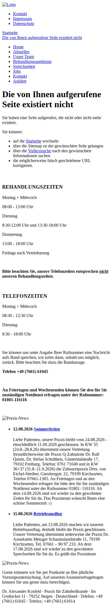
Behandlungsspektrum (32, 61)
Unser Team (23, 56)
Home (18, 47)
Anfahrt (19, 81)
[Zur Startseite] (9, 4)
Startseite (33, 141)
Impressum (22, 18)
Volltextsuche (39, 150)
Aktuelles (21, 51)
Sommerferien (47, 429)
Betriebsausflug (47, 513)
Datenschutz (23, 23)
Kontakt (20, 13)
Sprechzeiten (24, 66)
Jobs (17, 71)
